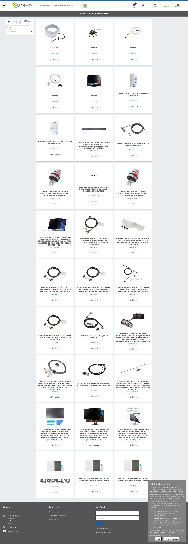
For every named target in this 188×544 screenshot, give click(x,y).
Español (155, 7)
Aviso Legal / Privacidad (57, 516)
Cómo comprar (54, 519)
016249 (92, 95)
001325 (92, 47)
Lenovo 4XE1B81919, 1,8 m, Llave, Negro (92, 337)
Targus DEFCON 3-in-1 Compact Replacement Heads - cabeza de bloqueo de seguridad (129, 193)
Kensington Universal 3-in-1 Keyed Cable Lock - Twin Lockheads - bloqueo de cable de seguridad (129, 290)
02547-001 (54, 47)
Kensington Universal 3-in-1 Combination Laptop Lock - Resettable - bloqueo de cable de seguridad (92, 241)
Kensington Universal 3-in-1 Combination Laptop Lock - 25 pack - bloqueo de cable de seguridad (54, 290)
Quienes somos (54, 512)
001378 (54, 95)
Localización (166, 7)
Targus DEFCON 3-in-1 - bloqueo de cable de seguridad (130, 144)
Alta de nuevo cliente (103, 532)
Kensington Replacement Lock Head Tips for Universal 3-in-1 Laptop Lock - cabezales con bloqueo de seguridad (130, 241)
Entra (143, 7)
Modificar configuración (171, 539)
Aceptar (158, 539)
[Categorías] (4, 5)
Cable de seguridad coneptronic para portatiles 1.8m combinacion (92, 385)
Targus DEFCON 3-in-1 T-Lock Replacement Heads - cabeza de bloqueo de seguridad (54, 193)
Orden (9, 27)
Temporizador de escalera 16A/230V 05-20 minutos (54, 143)
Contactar (178, 7)
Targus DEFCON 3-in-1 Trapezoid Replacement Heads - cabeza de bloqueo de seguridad (92, 189)
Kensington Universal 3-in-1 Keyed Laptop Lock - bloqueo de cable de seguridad (54, 338)
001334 (130, 47)
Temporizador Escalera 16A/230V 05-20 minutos (129, 95)
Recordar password (103, 529)
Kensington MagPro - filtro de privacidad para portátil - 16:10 (54, 481)
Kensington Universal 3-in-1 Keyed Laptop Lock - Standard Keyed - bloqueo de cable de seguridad (92, 290)
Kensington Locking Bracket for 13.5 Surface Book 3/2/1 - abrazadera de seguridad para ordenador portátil (92, 145)
